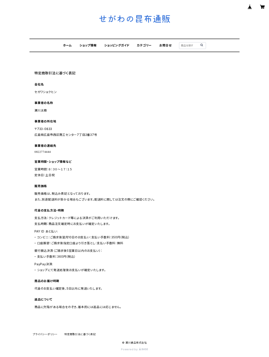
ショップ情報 (88, 45)
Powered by (130, 349)
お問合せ (165, 45)
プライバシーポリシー (45, 334)
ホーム (67, 45)
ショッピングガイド (116, 45)
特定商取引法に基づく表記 (80, 334)
